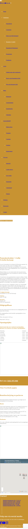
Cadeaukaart (9, 187)
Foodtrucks (8, 60)
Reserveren (5, 206)
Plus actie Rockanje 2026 (12, 84)
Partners (8, 193)
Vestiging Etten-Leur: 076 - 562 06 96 (11, 503)
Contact (5, 212)
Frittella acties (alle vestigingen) (13, 72)
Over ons (5, 157)
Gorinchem (8, 29)
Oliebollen (8, 114)
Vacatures (8, 133)
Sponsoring (8, 181)
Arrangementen (9, 102)
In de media (8, 175)
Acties (4, 66)
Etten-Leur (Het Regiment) (12, 35)
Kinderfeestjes (9, 108)
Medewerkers (9, 127)
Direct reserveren (6, 221)
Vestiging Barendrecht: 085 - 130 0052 (11, 505)
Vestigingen (6, 17)
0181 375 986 (12, 381)
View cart (8, 3)
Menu (4, 90)
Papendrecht (9, 23)
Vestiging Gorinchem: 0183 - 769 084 (11, 501)
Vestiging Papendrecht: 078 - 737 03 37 (12, 500)
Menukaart (8, 96)
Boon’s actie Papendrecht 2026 (13, 78)
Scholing (8, 145)
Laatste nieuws (9, 169)
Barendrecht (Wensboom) (12, 48)
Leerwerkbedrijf (7, 121)
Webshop (5, 200)
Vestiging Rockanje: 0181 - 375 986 (11, 504)
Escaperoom (9, 54)
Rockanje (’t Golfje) (10, 42)
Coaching (8, 139)
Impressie (8, 163)
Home (4, 11)
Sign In (2, 3)
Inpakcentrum (9, 151)
